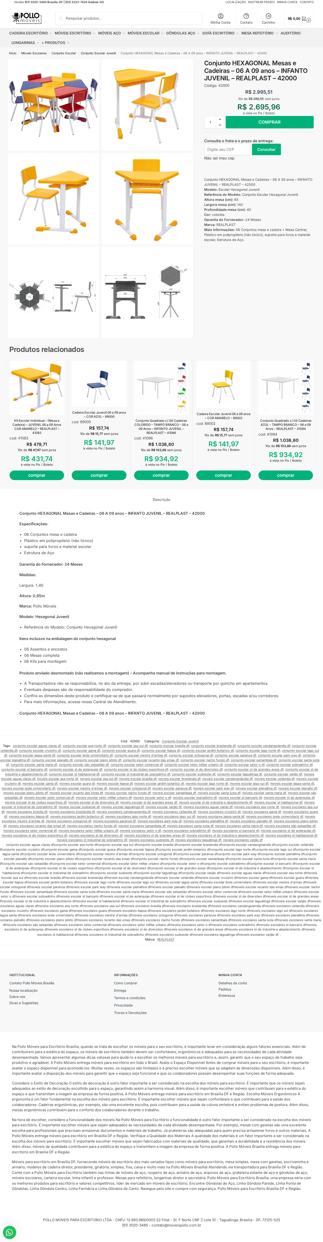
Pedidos (225, 989)
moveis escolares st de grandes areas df (154, 835)
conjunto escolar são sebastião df (84, 764)
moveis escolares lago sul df (174, 816)
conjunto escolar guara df (121, 750)
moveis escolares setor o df (140, 830)
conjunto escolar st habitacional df (74, 774)
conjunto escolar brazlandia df (213, 746)
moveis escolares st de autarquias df (288, 830)
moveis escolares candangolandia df (123, 812)
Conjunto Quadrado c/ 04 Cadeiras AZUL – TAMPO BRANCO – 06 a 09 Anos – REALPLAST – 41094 (286, 425)
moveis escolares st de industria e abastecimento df (224, 835)
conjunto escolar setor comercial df (136, 764)
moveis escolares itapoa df (28, 816)
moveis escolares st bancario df (235, 830)
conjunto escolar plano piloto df (97, 760)
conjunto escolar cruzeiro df (40, 750)
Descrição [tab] (161, 499)
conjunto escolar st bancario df (24, 769)
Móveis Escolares (34, 53)
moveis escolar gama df (39, 783)
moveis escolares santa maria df (239, 826)
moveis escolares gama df (261, 812)
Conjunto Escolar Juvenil (98, 53)
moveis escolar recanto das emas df (76, 793)
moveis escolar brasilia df (137, 779)
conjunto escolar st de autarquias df (75, 769)
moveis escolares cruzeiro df (219, 812)
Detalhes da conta (233, 983)
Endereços (227, 995)
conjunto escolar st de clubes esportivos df (136, 769)
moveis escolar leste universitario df (28, 788)
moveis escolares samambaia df (141, 826)
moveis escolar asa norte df (57, 779)
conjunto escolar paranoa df (235, 755)
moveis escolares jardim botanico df (76, 816)
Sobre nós (17, 997)
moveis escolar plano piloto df (25, 793)
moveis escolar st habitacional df (278, 802)
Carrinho (268, 22)
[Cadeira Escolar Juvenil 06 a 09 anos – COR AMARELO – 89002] (223, 384)
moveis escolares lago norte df (128, 816)
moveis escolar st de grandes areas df (148, 802)
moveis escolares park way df (159, 821)
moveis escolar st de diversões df (93, 802)
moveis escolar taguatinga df (122, 807)
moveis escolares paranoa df (114, 821)
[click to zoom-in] (53, 105)
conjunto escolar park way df (279, 755)
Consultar (266, 149)
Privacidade (123, 1005)
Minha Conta (220, 22)
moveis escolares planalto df (251, 821)
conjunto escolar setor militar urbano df (193, 764)
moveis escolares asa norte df (256, 807)
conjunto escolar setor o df (244, 764)
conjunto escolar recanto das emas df (151, 760)
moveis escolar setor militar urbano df (103, 797)
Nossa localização (23, 990)
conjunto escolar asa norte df (84, 746)
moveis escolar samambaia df (174, 793)
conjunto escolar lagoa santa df (32, 755)
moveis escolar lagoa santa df (292, 783)
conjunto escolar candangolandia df (263, 746)
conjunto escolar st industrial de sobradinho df (135, 774)
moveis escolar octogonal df (129, 788)
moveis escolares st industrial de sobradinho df (92, 840)
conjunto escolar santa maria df (34, 764)
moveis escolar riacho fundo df (128, 793)
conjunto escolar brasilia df (169, 746)
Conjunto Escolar (64, 53)
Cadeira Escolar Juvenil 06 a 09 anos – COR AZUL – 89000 (99, 414)
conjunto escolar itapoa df (161, 750)
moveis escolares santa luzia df (190, 826)
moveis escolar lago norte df (207, 783)
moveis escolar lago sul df (249, 783)
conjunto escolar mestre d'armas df (141, 755)
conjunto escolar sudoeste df (193, 774)
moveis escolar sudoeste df (79, 807)
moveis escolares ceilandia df (174, 812)
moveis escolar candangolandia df (227, 779)
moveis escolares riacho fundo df (91, 826)
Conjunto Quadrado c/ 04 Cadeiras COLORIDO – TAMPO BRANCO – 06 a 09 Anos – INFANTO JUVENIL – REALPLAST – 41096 (161, 427)
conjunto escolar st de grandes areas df (253, 769)
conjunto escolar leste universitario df (85, 755)
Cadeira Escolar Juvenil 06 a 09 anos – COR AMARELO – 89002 (224, 416)
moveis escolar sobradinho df (195, 797)
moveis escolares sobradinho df (186, 830)
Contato (246, 22)
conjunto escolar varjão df (283, 774)
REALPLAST (166, 939)
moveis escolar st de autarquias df (289, 797)
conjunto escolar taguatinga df (239, 774)
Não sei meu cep (219, 158)
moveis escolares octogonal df (68, 821)
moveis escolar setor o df (152, 797)
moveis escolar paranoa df (171, 788)
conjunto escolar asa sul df (128, 746)
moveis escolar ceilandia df (274, 779)
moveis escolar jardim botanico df (159, 783)
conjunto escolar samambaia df (253, 760)
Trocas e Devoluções (130, 1013)
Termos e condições (129, 998)
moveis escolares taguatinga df (198, 840)
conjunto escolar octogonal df (191, 755)
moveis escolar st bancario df (240, 797)
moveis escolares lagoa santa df (220, 816)
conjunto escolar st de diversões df (196, 769)
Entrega (120, 990)
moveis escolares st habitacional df (291, 835)
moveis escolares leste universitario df (274, 816)
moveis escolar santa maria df (264, 793)
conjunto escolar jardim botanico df (208, 750)
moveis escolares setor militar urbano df (88, 830)
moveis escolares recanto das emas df (36, 826)
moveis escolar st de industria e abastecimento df (215, 802)
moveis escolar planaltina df (255, 788)
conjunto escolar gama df (81, 750)
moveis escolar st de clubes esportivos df (35, 802)
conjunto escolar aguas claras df (37, 746)
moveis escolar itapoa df (114, 783)
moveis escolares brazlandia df (72, 812)
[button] (299, 18)
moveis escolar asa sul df (98, 779)
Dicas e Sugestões (23, 1003)
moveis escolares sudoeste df (151, 840)
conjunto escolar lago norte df (257, 750)
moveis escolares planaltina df (205, 821)
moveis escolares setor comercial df (30, 830)
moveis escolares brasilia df (26, 812)
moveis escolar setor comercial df (49, 797)
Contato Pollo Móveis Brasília (31, 983)
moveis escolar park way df (213, 788)
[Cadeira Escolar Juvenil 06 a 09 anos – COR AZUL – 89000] (99, 384)
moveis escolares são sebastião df (289, 826)
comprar (269, 122)
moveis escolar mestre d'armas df (82, 788)
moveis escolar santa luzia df (219, 793)
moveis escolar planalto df (297, 788)
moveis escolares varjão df (243, 840)
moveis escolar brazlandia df (179, 779)
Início (12, 53)
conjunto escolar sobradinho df (289, 764)
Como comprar (125, 983)
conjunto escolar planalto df (52, 760)
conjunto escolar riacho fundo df (205, 760)
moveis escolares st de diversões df (95, 835)
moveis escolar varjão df (163, 807)
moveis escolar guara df (77, 783)
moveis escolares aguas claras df (207, 807)
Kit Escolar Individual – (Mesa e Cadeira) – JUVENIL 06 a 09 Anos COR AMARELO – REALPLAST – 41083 (36, 427)
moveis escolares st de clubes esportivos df (34, 835)
